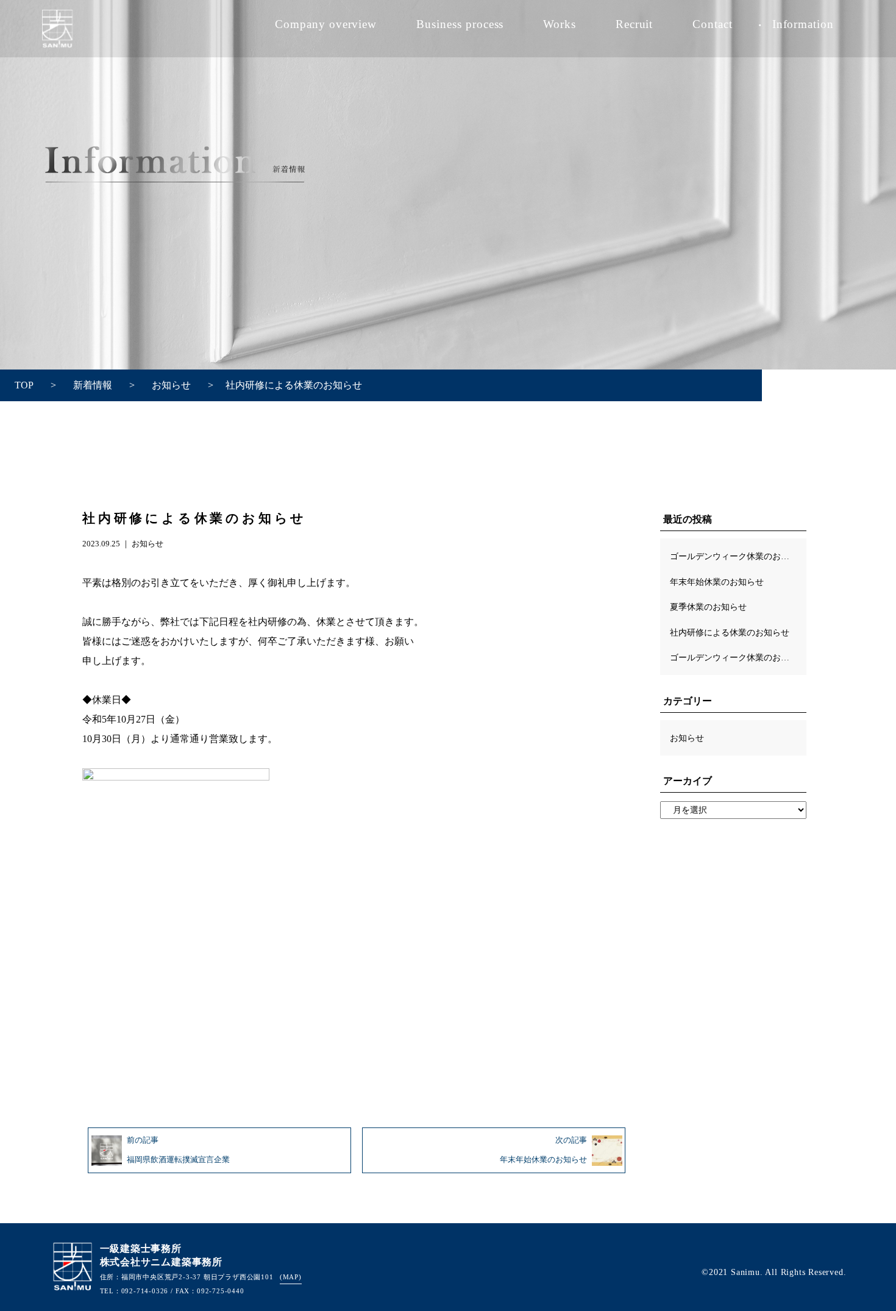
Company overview (326, 24)
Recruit (634, 24)
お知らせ (147, 544)
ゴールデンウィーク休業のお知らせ (738, 556)
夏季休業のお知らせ (708, 607)
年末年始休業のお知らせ (717, 582)
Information (803, 24)
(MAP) (291, 1277)
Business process (459, 24)
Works (559, 24)
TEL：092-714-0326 (134, 1291)
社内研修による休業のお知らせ (729, 632)
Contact (712, 24)
